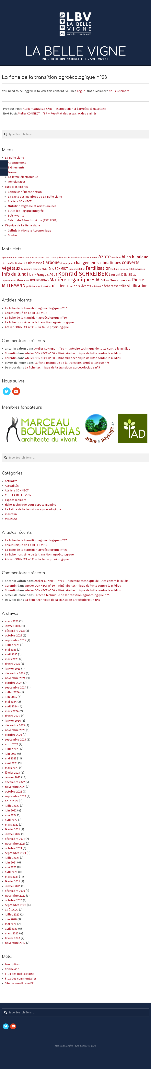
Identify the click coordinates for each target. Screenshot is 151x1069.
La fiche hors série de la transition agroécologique (39, 322)
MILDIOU (11, 519)
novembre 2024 (15, 678)
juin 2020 (11, 919)
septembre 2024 (15, 687)
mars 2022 (11, 824)
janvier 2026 (13, 626)
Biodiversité (21, 263)
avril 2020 (11, 928)
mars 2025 (11, 659)
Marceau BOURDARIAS (33, 280)
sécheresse (110, 286)
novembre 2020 (15, 895)
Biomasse (35, 263)
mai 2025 (10, 649)
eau (45, 269)
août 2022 (11, 801)
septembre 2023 (15, 739)
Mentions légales (64, 1045)
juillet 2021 (12, 858)
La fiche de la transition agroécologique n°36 (36, 317)
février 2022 (12, 829)
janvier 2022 (12, 834)
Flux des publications (19, 974)
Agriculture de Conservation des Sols (20, 257)
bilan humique (135, 257)
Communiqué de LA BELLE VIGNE (27, 313)
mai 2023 (10, 758)
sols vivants (82, 286)
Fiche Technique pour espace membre (30, 504)
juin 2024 (11, 697)
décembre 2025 (15, 631)
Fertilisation (98, 268)
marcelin (11, 514)
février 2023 (12, 772)
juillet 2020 (12, 914)
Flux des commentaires (21, 978)
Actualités (12, 486)
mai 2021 (10, 867)
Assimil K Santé (90, 257)
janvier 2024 (13, 720)
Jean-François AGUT (43, 274)
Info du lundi (15, 274)
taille (122, 286)
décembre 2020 (15, 891)
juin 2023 (11, 753)
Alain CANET (45, 257)
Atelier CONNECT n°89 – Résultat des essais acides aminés (57, 113)
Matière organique (70, 280)
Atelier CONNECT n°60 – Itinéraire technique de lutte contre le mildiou (82, 348)
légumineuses (9, 280)
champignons (66, 263)
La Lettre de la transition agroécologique (33, 509)
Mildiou (98, 280)
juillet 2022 (12, 806)
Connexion (12, 969)
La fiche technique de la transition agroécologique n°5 (72, 363)
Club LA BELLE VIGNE (19, 495)
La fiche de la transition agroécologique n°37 (36, 308)
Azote (104, 257)
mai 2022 (10, 815)
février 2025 (12, 664)
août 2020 (11, 910)
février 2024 (12, 716)
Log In (81, 91)
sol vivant (96, 286)
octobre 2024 (13, 683)
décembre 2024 (15, 673)
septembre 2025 (15, 640)
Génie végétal (127, 269)
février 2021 (12, 881)
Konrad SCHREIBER (83, 273)
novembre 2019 (15, 943)
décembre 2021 (15, 839)
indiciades (139, 269)
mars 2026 (11, 621)
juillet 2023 (12, 749)
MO (107, 280)
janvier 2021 (12, 886)
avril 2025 (11, 654)
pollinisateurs (33, 286)
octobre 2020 (13, 900)
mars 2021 (11, 876)
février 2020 (12, 938)
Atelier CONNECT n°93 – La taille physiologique (37, 327)
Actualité (11, 481)
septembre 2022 (15, 796)
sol (71, 286)
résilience (60, 285)
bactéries (116, 257)
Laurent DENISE (120, 274)
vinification (137, 285)
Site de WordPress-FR (19, 983)
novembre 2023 (15, 730)
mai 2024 (11, 701)
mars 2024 (12, 711)
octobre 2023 (13, 735)
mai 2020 (11, 924)
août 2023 (11, 744)
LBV (134, 275)
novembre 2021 (15, 843)
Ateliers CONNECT (17, 490)
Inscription (12, 964)
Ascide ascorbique (73, 257)
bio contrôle (8, 263)
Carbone (51, 262)
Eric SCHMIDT (58, 269)
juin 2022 (11, 810)
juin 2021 (11, 862)
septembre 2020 (15, 905)
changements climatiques (97, 262)
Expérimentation (77, 269)
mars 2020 (11, 933)
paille (128, 280)
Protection (46, 286)
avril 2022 (11, 820)
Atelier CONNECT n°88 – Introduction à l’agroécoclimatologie (64, 109)
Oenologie (117, 280)
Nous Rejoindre (119, 91)
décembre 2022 (15, 782)
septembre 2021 (15, 853)
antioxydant (57, 257)
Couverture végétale (31, 269)
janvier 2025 (12, 668)
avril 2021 (11, 872)
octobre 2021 (13, 848)
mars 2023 (11, 768)
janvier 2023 (12, 777)
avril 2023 (11, 763)
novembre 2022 (15, 787)
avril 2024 (11, 706)
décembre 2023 (15, 725)
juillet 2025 (12, 645)
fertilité (115, 269)
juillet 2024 (12, 692)
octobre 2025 (13, 635)
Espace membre (15, 500)
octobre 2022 (13, 791)
